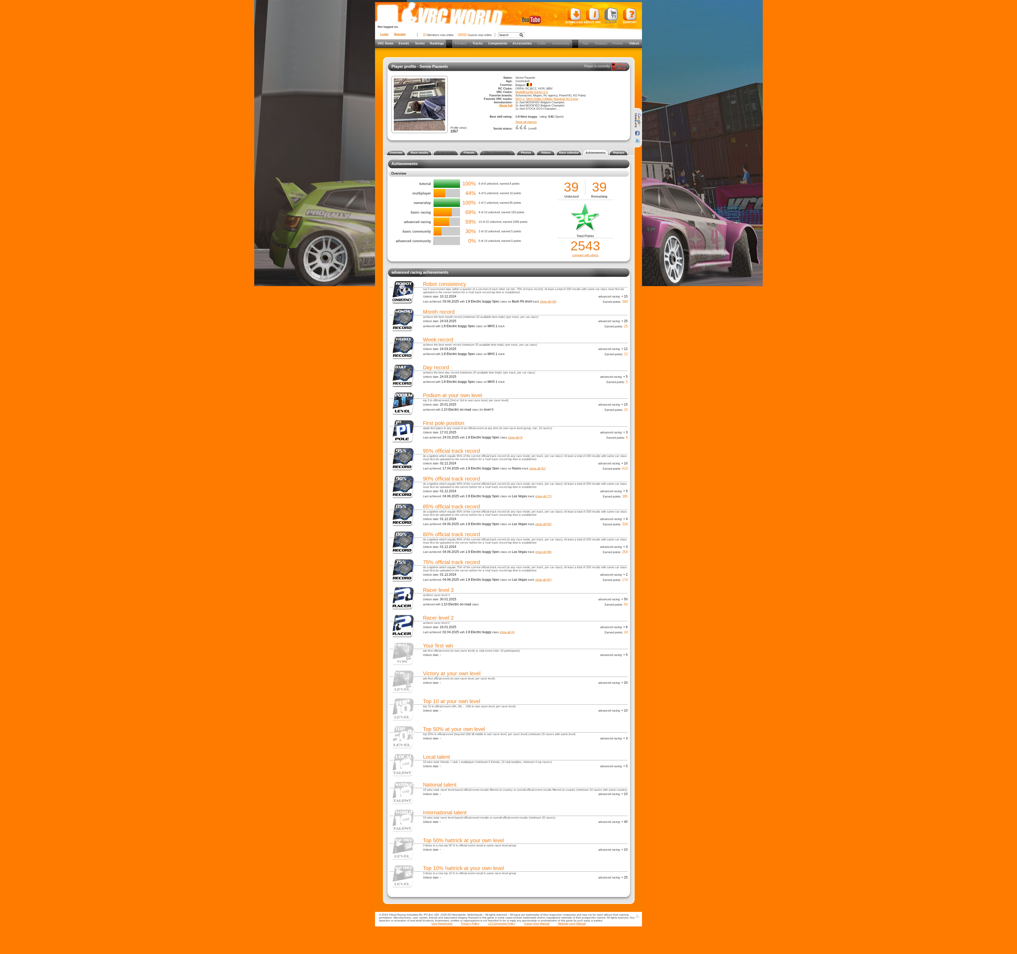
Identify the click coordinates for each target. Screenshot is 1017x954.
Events (404, 43)
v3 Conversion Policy (501, 923)
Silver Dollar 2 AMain (539, 98)
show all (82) (543, 524)
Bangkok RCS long (566, 98)
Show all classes (526, 121)
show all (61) (537, 468)
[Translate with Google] (637, 120)
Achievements (595, 152)
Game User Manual (536, 923)
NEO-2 (519, 98)
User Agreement (441, 923)
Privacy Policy (470, 923)
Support (630, 22)
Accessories (522, 43)
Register (400, 34)
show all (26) (548, 301)
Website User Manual (572, 923)
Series (420, 43)
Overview (396, 152)
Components (497, 43)
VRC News (385, 43)
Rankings (437, 43)
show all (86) (543, 551)
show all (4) (507, 632)
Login (384, 34)
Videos (634, 43)
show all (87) (543, 579)
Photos (526, 152)
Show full (505, 105)
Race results (419, 152)
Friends (469, 152)
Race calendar (569, 152)
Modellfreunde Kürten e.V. (531, 92)
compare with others (585, 255)
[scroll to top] (637, 916)
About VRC (592, 22)
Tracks (477, 43)
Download (574, 22)
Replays (618, 152)
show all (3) (515, 437)
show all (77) (543, 496)
